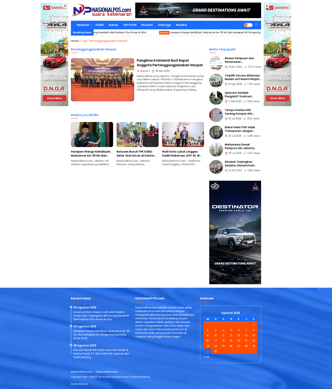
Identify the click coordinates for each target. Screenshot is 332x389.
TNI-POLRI (129, 25)
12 (231, 335)
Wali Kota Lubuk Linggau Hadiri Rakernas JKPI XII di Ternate (135, 156)
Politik (99, 25)
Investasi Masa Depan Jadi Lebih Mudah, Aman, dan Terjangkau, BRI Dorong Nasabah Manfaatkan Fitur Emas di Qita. (101, 315)
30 (207, 351)
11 (223, 335)
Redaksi (181, 25)
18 (223, 340)
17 (215, 340)
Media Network (79, 383)
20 (238, 340)
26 (231, 346)
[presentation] (83, 145)
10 (215, 335)
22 (253, 340)
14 (246, 335)
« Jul (206, 356)
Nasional (83, 25)
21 (246, 340)
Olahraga (164, 25)
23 (207, 346)
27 (238, 346)
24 (215, 346)
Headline (148, 32)
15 (253, 335)
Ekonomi (147, 25)
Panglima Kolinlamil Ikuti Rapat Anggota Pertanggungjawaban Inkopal (170, 62)
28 (246, 346)
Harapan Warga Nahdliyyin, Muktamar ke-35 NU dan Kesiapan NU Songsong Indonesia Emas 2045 (212, 32)
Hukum (113, 25)
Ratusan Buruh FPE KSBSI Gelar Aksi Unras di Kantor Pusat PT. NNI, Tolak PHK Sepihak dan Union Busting (90, 158)
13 (238, 335)
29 (253, 346)
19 (231, 340)
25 (223, 346)
